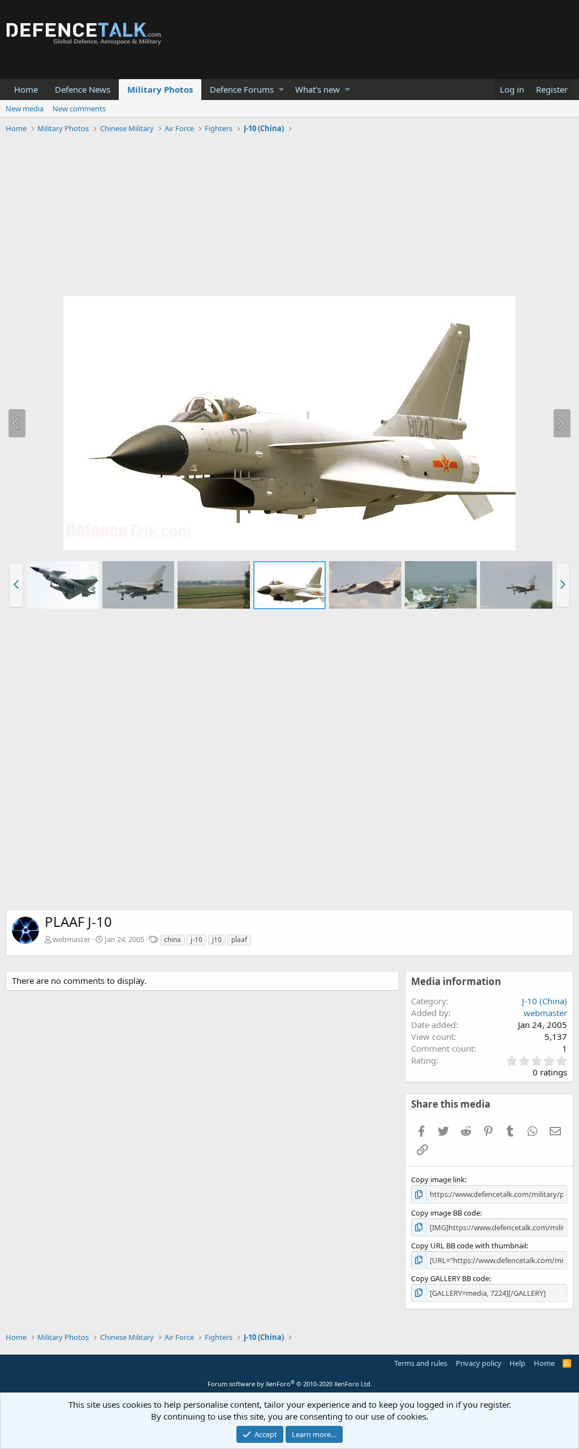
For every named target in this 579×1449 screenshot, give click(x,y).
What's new (317, 89)
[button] (281, 89)
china (172, 939)
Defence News (82, 89)
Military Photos (160, 89)
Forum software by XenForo (290, 1383)
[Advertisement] (289, 216)
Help (517, 1363)
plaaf (239, 939)
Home (26, 89)
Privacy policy (479, 1363)
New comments (79, 108)
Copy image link (438, 1179)
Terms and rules (420, 1363)
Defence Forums (242, 89)
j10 (217, 939)
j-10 (196, 939)
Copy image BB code (445, 1213)
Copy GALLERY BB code (450, 1278)
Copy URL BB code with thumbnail (468, 1245)
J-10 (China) (544, 1001)
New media (25, 108)
